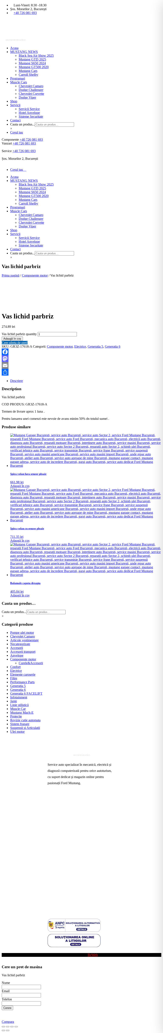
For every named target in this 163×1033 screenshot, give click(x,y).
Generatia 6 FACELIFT (26, 693)
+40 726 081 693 (25, 13)
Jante (13, 701)
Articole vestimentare (24, 640)
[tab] (85, 381)
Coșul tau (16, 132)
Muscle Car (18, 709)
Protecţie (16, 716)
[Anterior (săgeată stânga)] (3, 1030)
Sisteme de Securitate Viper (66, 822)
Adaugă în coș (12, 338)
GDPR (52, 890)
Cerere (7, 1008)
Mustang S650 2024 (32, 63)
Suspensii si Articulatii (25, 728)
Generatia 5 (95, 346)
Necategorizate (20, 644)
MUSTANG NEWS (24, 52)
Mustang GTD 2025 (32, 59)
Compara (8, 1021)
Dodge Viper (27, 97)
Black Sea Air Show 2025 (36, 55)
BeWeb (93, 955)
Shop (13, 101)
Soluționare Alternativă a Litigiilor (70, 883)
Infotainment (18, 697)
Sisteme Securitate (31, 116)
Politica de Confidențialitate (66, 896)
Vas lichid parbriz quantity (19, 334)
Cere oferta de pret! (15, 342)
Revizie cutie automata (25, 720)
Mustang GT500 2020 (34, 67)
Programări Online (60, 808)
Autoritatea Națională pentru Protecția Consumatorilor (73, 867)
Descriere (16, 381)
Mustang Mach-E (22, 712)
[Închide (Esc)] (16, 1026)
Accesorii (16, 648)
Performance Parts (22, 682)
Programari (17, 78)
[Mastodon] (81, 358)
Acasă (52, 801)
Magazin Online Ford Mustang (68, 835)
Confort (15, 667)
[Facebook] (81, 351)
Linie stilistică (19, 705)
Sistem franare (19, 724)
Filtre (13, 678)
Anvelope (16, 655)
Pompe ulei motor (22, 632)
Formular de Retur (60, 903)
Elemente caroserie (22, 674)
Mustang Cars (28, 71)
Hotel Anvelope (29, 112)
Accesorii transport (22, 651)
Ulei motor (17, 731)
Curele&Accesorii (31, 663)
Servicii (15, 105)
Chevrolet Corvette (31, 93)
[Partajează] (81, 372)
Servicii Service (29, 109)
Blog (51, 951)
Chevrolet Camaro (31, 86)
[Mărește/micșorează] (3, 1026)
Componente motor (35, 275)
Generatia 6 (112, 346)
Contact (15, 120)
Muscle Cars (18, 82)
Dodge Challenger (31, 90)
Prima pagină (10, 275)
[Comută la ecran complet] (7, 1026)
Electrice (80, 346)
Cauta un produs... (22, 124)
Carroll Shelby (28, 74)
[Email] (81, 365)
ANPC (52, 876)
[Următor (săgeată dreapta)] (7, 1030)
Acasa (14, 48)
